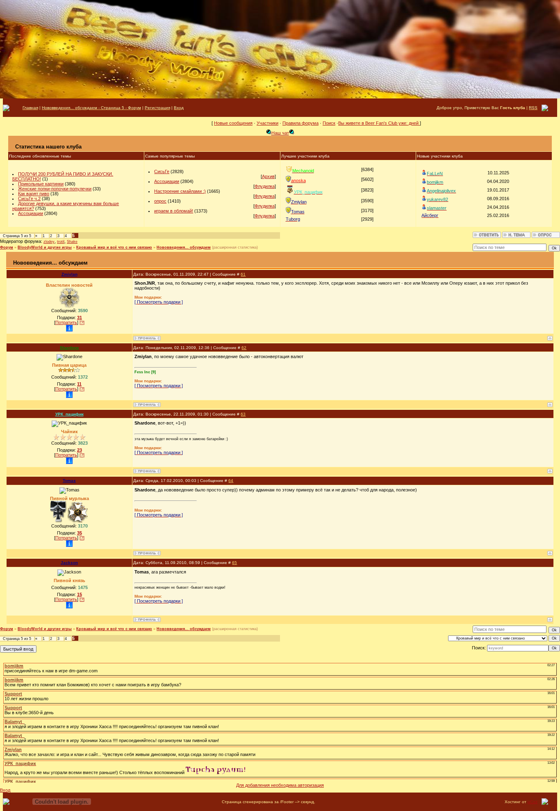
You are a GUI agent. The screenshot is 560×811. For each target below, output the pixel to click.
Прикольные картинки (41, 183)
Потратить (66, 322)
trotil (60, 242)
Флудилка (265, 186)
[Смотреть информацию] (69, 328)
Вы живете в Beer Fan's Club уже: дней (379, 123)
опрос (160, 201)
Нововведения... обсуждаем (184, 247)
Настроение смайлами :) (180, 191)
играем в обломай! (173, 210)
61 (243, 274)
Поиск (329, 123)
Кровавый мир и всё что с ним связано (114, 247)
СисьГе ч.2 (29, 198)
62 (243, 347)
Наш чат (280, 132)
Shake (72, 242)
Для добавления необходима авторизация (280, 785)
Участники (267, 123)
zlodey (49, 242)
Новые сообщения (233, 123)
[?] (82, 322)
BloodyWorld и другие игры (45, 247)
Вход (5, 790)
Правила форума (300, 123)
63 (243, 414)
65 (234, 562)
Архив (268, 176)
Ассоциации (30, 213)
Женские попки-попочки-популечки (54, 188)
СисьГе (161, 171)
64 (230, 480)
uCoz (532, 802)
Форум (6, 247)
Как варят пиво (33, 193)
